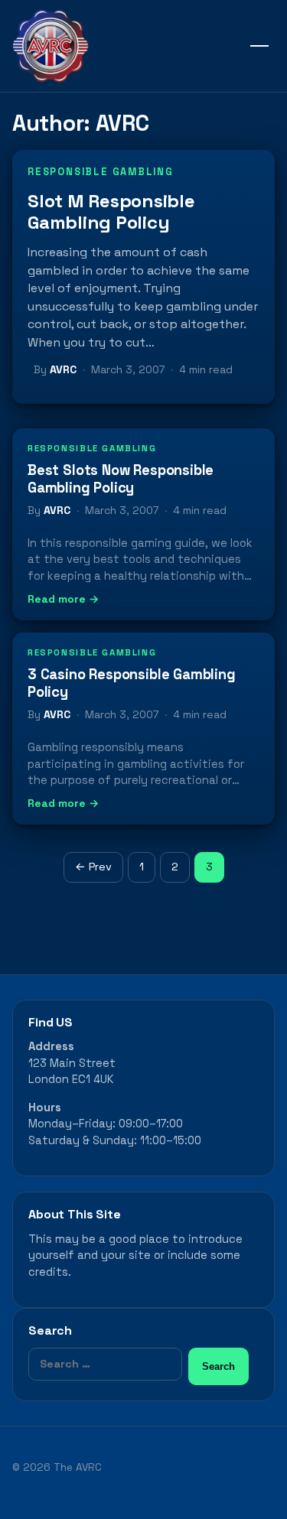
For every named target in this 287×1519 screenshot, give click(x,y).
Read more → (63, 599)
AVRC (63, 369)
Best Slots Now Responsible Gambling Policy (121, 478)
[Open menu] (259, 46)
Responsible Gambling (101, 171)
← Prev (93, 866)
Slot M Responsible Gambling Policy (111, 211)
